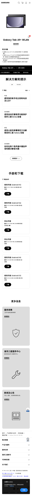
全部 (12, 84)
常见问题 (19, 84)
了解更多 (11, 486)
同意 (24, 490)
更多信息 (25, 72)
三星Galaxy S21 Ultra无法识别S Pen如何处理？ (15, 52)
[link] (29, 37)
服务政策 (16, 44)
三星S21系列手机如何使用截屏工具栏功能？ (15, 62)
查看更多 (6, 316)
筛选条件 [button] (6, 179)
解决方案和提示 (5, 72)
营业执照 (26, 476)
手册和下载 (16, 72)
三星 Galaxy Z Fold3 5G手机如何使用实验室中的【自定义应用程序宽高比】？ (16, 56)
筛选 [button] (5, 90)
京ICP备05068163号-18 (8, 473)
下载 (7, 193)
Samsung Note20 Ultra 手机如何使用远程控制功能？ (16, 59)
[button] (16, 100)
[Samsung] (5, 2)
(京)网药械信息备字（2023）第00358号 (12, 476)
